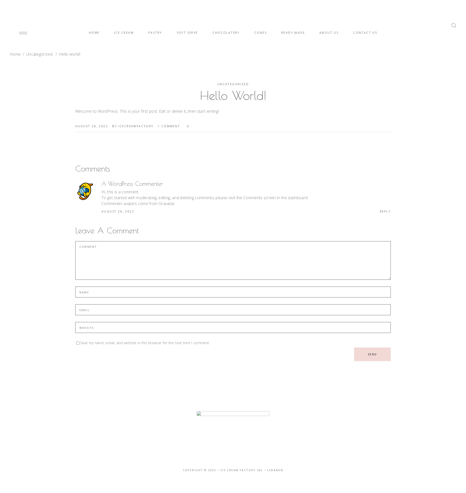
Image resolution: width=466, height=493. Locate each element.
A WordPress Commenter (132, 183)
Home (15, 54)
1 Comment (169, 126)
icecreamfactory (136, 126)
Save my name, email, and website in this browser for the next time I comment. (145, 343)
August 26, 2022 (91, 126)
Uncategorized (39, 54)
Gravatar (167, 203)
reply (385, 211)
